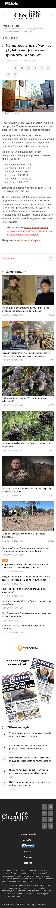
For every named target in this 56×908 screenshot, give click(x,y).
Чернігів (14, 38)
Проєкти (28, 857)
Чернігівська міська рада (27, 240)
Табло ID (28, 851)
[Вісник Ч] (28, 846)
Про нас (28, 863)
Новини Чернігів (28, 834)
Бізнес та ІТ (28, 840)
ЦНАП (5, 38)
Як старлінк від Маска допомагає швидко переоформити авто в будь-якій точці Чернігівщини (29, 231)
